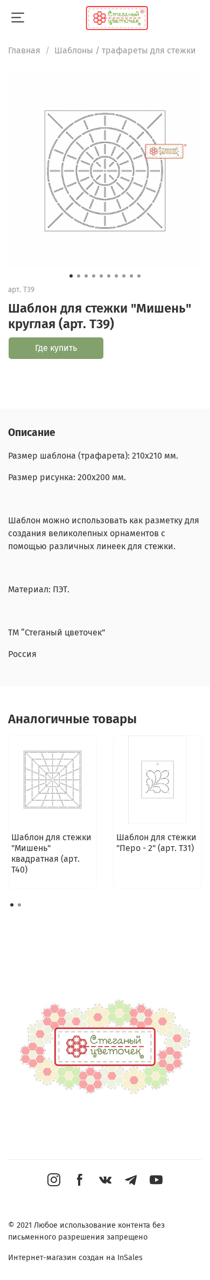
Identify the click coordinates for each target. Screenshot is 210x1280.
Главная (24, 50)
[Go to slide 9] (131, 276)
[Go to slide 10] (139, 276)
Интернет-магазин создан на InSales (75, 1257)
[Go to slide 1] (71, 276)
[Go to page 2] (19, 905)
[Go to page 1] (11, 905)
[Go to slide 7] (116, 276)
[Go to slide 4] (93, 276)
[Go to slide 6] (108, 276)
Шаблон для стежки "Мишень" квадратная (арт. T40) (51, 853)
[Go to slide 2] (78, 276)
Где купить (56, 348)
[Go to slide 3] (86, 276)
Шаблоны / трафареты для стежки (125, 50)
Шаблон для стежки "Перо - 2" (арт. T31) (156, 842)
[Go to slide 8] (123, 276)
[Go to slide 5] (101, 276)
